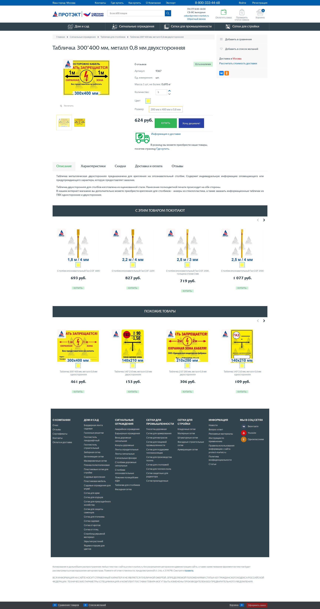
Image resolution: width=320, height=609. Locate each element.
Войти (242, 2)
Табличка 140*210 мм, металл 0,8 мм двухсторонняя (133, 373)
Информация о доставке (166, 133)
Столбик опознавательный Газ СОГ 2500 (242, 270)
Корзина (234, 605)
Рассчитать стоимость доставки (238, 63)
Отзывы (177, 166)
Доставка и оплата (148, 166)
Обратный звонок (196, 19)
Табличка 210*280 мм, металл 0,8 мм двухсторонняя (187, 373)
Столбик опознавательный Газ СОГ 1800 (78, 270)
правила (188, 570)
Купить (165, 123)
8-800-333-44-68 (207, 3)
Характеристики (93, 166)
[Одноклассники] (226, 73)
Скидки (120, 166)
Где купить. (163, 148)
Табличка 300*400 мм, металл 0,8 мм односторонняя (78, 373)
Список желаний (97, 605)
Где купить (117, 2)
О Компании (153, 2)
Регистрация (259, 2)
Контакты (100, 2)
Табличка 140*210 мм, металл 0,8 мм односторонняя (242, 373)
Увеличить (69, 105)
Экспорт (171, 2)
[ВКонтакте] (221, 73)
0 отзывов (140, 64)
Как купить (135, 2)
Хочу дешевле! (191, 123)
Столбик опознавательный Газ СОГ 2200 (133, 270)
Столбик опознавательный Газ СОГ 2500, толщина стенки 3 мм (187, 272)
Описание (64, 166)
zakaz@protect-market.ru (196, 15)
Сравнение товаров (68, 605)
